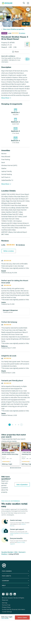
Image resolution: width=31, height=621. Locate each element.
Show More (5, 98)
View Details (5, 618)
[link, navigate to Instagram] (7, 594)
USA (15, 552)
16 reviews (22, 33)
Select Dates (22, 617)
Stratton (4, 554)
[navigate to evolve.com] (4, 565)
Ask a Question (22, 484)
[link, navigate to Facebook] (3, 594)
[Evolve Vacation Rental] (7, 3)
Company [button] (5, 580)
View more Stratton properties (13, 29)
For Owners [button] (7, 571)
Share (17, 52)
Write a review (8, 251)
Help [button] (4, 585)
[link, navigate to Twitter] (11, 594)
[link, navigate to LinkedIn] (14, 594)
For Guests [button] (6, 576)
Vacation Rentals (7, 552)
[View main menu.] (28, 3)
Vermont (22, 552)
